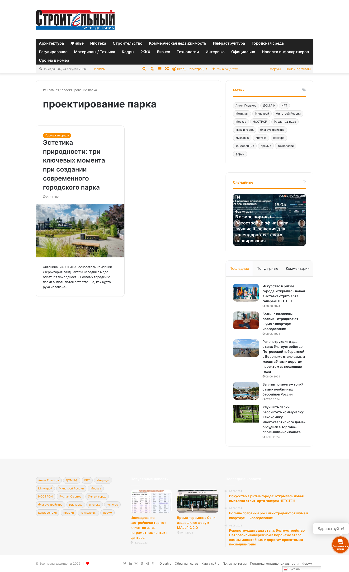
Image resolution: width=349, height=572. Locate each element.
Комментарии (298, 268)
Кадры (128, 51)
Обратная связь (186, 563)
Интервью (215, 51)
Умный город (245, 129)
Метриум (242, 113)
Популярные (267, 268)
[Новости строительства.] (75, 19)
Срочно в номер (54, 60)
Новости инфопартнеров (285, 51)
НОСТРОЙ (260, 121)
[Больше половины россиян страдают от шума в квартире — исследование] (246, 320)
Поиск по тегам (298, 69)
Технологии (188, 51)
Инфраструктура (229, 43)
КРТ (284, 105)
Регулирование (53, 51)
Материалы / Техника (94, 51)
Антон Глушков (246, 105)
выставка (242, 138)
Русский (294, 569)
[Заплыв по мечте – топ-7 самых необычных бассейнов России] (246, 391)
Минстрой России (288, 113)
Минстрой (262, 113)
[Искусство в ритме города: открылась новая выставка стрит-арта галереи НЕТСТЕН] (246, 293)
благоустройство (272, 129)
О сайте (165, 563)
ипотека (261, 138)
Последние (239, 268)
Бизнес (163, 51)
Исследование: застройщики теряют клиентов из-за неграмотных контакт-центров (150, 527)
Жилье (77, 43)
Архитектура (51, 43)
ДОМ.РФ (269, 105)
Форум (275, 69)
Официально (243, 51)
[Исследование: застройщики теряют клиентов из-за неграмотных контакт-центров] (151, 501)
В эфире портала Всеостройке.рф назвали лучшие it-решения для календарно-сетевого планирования (261, 228)
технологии (286, 146)
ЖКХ (145, 51)
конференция (245, 146)
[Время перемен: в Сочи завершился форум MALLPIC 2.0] (197, 501)
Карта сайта (210, 563)
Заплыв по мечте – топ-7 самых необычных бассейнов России (283, 389)
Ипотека (98, 43)
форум (240, 154)
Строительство (127, 43)
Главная (52, 90)
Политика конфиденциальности (274, 563)
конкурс (278, 138)
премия (266, 146)
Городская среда (268, 43)
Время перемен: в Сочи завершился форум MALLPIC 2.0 (196, 523)
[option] (269, 220)
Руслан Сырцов (285, 121)
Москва (241, 121)
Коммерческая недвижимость (177, 43)
